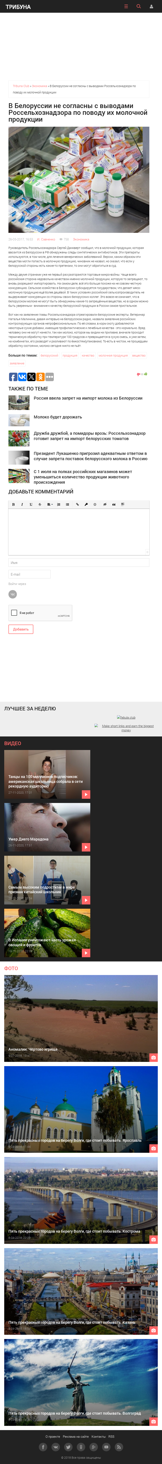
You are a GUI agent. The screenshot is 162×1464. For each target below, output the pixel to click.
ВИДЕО (12, 743)
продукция (70, 355)
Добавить (21, 629)
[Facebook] (43, 1447)
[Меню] (126, 6)
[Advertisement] (81, 46)
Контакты (99, 1436)
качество (88, 355)
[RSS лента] (119, 1447)
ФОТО (11, 968)
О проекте (53, 1436)
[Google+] (93, 1447)
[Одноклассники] (81, 1447)
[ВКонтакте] (55, 1447)
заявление (17, 363)
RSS (111, 1436)
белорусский (49, 355)
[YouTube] (106, 1447)
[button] (13, 504)
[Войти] (151, 6)
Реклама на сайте (76, 1436)
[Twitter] (68, 1447)
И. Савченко (46, 239)
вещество (139, 355)
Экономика (81, 239)
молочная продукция (113, 355)
